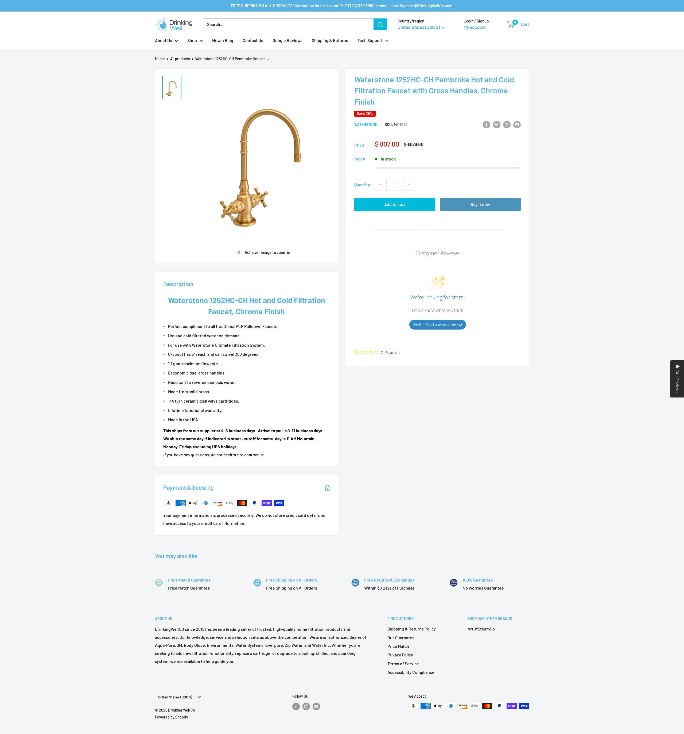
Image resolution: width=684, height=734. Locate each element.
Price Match (398, 646)
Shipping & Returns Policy (411, 628)
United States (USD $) (175, 697)
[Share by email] (517, 124)
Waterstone (365, 125)
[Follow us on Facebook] (296, 706)
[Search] (380, 24)
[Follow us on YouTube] (316, 706)
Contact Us (253, 40)
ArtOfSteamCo (481, 628)
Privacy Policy (400, 654)
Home (160, 58)
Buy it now (480, 204)
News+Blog (222, 40)
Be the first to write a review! (437, 324)
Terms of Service (403, 663)
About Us (163, 40)
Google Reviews (287, 40)
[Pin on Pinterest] (496, 124)
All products (180, 58)
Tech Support (370, 40)
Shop (192, 40)
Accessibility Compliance (410, 672)
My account (475, 27)
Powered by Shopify (171, 717)
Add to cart (394, 204)
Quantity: (363, 184)
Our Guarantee (401, 637)
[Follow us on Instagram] (306, 706)
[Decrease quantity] (380, 184)
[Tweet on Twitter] (507, 124)
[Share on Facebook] (486, 124)
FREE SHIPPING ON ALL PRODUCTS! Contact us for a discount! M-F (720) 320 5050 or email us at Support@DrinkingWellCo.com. (342, 5)
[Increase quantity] (409, 184)
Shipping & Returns (330, 40)
